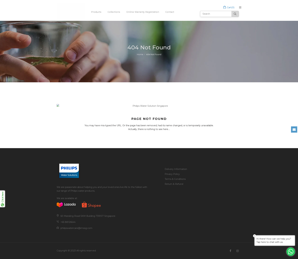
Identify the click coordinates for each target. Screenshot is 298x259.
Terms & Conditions (175, 179)
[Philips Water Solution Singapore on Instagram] (238, 251)
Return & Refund (174, 184)
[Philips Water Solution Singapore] (71, 12)
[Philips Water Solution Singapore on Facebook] (230, 251)
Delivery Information (176, 169)
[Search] (235, 14)
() (230, 7)
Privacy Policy (172, 174)
